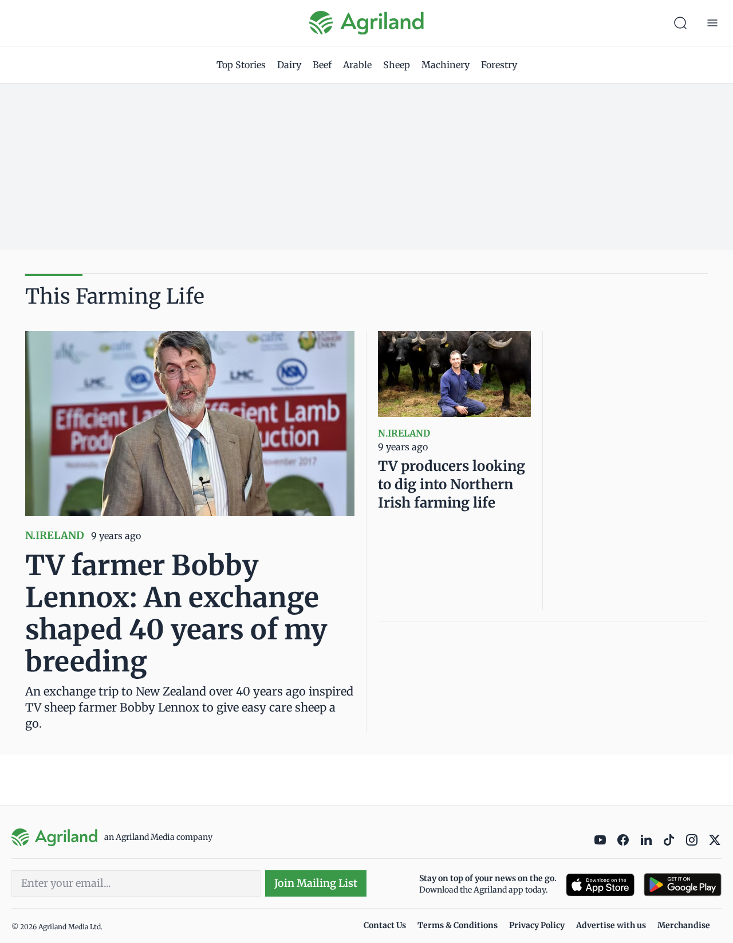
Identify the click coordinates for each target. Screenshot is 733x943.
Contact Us (385, 925)
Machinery (445, 64)
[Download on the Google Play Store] (683, 885)
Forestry (499, 64)
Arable (357, 64)
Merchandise (683, 925)
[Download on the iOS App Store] (600, 885)
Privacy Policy (537, 925)
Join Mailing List (315, 883)
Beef (322, 64)
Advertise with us (611, 925)
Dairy (289, 64)
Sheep (396, 64)
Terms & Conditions (457, 925)
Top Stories (241, 64)
